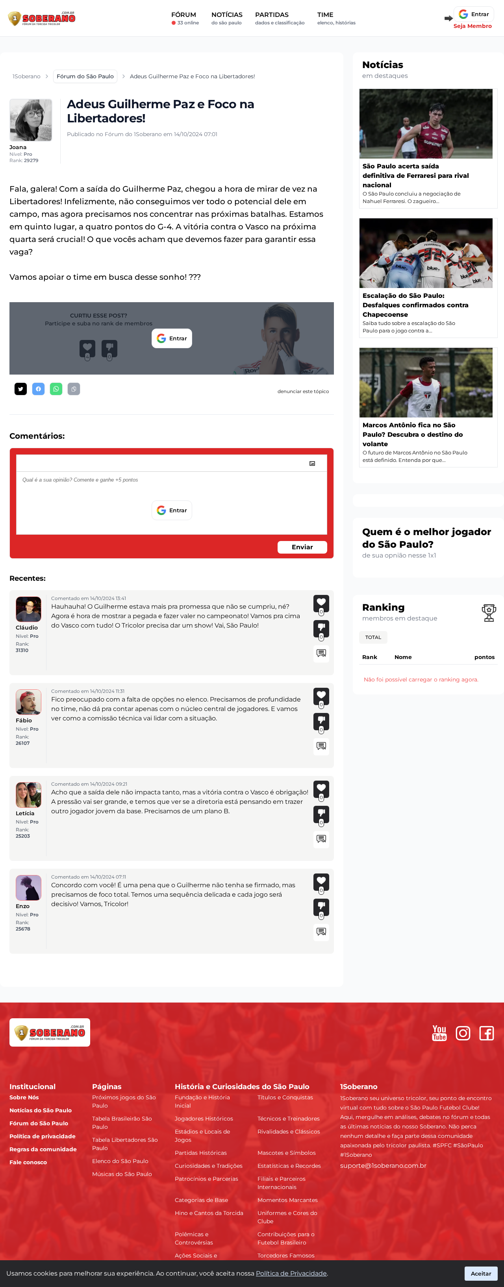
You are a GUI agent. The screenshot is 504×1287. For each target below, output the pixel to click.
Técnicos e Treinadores (289, 1118)
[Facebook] (487, 1033)
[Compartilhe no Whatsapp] (56, 388)
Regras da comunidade (43, 1149)
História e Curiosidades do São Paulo (242, 1086)
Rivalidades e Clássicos (289, 1131)
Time (336, 18)
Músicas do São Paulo (122, 1174)
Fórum (185, 18)
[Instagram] (463, 1033)
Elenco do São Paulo (120, 1161)
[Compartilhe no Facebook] (38, 388)
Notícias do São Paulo (40, 1110)
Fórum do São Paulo (38, 1123)
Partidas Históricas (201, 1152)
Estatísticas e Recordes (289, 1165)
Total (373, 637)
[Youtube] (439, 1033)
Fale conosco (28, 1162)
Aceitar (481, 1273)
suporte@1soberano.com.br (383, 1165)
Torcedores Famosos (286, 1255)
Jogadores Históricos (204, 1118)
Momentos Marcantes (288, 1200)
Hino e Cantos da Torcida (209, 1213)
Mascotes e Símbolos (287, 1152)
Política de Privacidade (291, 1273)
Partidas (280, 18)
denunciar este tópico (303, 391)
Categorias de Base (201, 1200)
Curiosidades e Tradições (209, 1165)
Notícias (227, 18)
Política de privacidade (42, 1136)
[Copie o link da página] (73, 388)
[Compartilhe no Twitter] (20, 388)
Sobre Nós (24, 1097)
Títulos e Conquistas (285, 1097)
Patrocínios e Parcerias (206, 1178)
